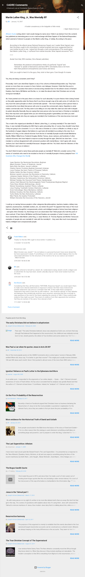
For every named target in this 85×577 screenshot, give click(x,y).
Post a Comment (14, 307)
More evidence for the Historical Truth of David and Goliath (31, 419)
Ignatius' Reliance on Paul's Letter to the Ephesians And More (32, 371)
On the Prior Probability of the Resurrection (24, 395)
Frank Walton (18, 237)
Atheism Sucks (11, 34)
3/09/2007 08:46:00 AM (22, 261)
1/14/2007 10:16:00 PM (22, 243)
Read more (74, 340)
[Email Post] (11, 229)
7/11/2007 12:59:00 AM (22, 302)
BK (15, 267)
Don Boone (18, 283)
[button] (78, 17)
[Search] (82, 5)
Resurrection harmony (15, 516)
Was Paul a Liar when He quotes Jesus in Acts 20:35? (28, 347)
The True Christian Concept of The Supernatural (26, 540)
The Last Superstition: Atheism (19, 444)
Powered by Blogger (44, 567)
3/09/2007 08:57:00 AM (22, 277)
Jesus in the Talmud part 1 (17, 492)
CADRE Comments (17, 5)
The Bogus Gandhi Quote (16, 468)
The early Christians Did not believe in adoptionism (27, 323)
